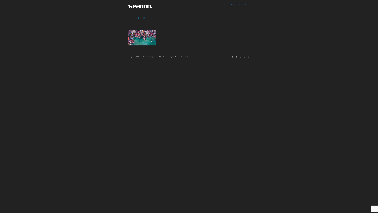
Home (227, 5)
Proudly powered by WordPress (169, 57)
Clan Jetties (142, 37)
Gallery (233, 5)
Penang (142, 39)
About (240, 5)
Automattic (193, 57)
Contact (247, 5)
